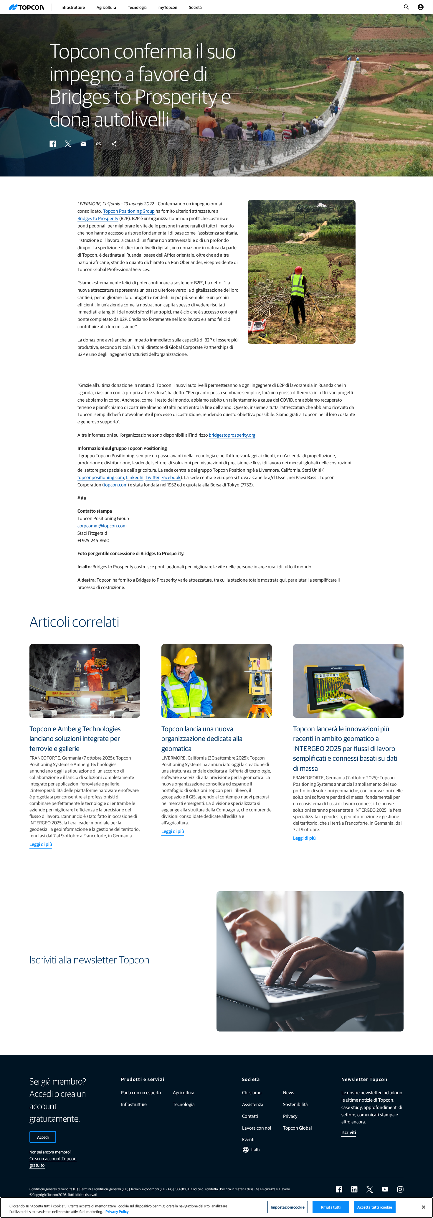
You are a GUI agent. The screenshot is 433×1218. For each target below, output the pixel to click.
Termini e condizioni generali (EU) (104, 1188)
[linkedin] (354, 1189)
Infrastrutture (72, 7)
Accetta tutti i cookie (374, 1206)
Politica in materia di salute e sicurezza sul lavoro (255, 1188)
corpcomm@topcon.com (102, 525)
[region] (216, 1207)
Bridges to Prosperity (97, 218)
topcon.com (116, 484)
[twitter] (369, 1189)
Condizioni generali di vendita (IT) (53, 1188)
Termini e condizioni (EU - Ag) (151, 1188)
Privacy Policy (117, 1211)
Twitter (152, 477)
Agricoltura (106, 7)
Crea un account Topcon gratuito (53, 1161)
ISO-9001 (182, 1188)
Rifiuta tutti (331, 1206)
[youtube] (385, 1189)
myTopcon (167, 7)
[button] (52, 144)
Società (195, 7)
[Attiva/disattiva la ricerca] (406, 7)
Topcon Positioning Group (129, 211)
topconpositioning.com (100, 477)
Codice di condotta (204, 1188)
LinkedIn (134, 477)
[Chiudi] (423, 1207)
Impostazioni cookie (287, 1206)
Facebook (171, 477)
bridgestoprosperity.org (232, 435)
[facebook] (339, 1189)
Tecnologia (137, 7)
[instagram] (400, 1189)
